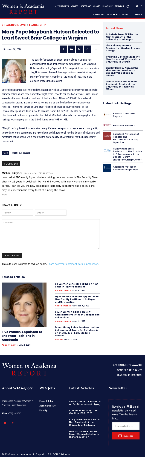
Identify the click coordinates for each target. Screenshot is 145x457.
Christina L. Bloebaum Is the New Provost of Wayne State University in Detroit (123, 59)
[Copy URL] (87, 49)
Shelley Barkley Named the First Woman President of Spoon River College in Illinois (122, 71)
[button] (128, 6)
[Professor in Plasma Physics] (107, 115)
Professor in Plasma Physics (124, 115)
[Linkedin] (71, 49)
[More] (96, 49)
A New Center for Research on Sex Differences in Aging (84, 403)
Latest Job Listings (117, 103)
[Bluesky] (137, 6)
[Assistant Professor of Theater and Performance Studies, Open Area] (107, 136)
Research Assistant (124, 125)
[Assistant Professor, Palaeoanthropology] (107, 168)
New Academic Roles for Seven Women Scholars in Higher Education (84, 434)
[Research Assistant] (107, 125)
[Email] (79, 49)
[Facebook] (141, 6)
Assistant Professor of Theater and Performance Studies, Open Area (126, 138)
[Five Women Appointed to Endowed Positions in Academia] (24, 305)
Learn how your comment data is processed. (73, 263)
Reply (4, 194)
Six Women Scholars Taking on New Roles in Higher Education (76, 285)
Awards (59, 339)
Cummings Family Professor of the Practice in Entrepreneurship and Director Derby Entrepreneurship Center (127, 154)
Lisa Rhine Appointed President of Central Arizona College (123, 48)
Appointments (10, 345)
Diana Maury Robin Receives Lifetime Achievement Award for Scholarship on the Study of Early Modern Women (77, 331)
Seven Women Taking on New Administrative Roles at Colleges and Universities (77, 314)
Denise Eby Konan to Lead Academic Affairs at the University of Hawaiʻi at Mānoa (121, 85)
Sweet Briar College (21, 153)
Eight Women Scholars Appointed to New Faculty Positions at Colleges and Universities (77, 299)
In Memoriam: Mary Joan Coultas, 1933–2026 (83, 412)
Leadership (37, 25)
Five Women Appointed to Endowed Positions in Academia (22, 336)
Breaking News (14, 25)
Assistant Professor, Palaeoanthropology (125, 168)
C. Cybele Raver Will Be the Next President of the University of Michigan (122, 37)
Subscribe (128, 436)
